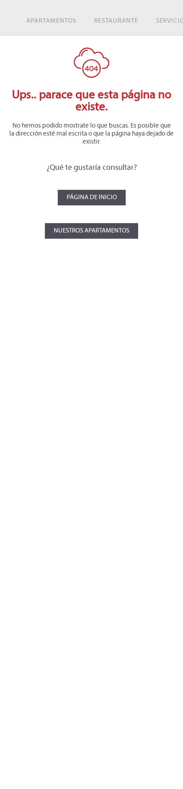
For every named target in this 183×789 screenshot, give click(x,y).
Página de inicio (92, 197)
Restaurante (116, 21)
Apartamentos (51, 21)
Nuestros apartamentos (91, 231)
